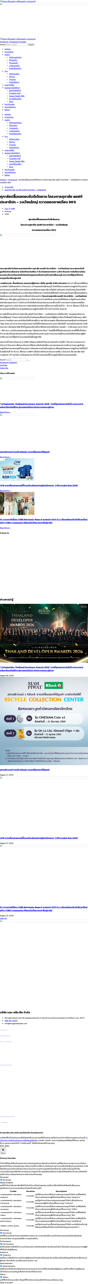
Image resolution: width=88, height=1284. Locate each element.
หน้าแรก (8, 49)
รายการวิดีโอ (9, 85)
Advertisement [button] (6, 1263)
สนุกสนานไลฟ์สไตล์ (12, 87)
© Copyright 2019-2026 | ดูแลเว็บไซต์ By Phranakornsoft (21, 1132)
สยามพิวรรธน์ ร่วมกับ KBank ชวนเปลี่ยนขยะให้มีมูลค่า (25, 451)
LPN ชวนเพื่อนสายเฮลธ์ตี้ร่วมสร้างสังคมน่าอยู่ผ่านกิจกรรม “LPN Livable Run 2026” (39, 485)
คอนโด (7, 54)
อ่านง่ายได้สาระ (10, 107)
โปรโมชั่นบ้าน (14, 82)
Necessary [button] (4, 1177)
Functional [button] (4, 1230)
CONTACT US (8, 1127)
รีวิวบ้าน (12, 76)
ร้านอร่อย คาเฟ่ (15, 93)
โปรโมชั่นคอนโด (15, 68)
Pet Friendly (10, 104)
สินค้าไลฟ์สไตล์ (15, 90)
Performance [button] (5, 1241)
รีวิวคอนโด (13, 60)
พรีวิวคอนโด (7, 1046)
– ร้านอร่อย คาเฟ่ (6, 1092)
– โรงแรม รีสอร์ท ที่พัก (8, 1101)
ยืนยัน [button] (7, 1146)
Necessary (7, 1179)
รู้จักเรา (7, 109)
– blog (2, 1090)
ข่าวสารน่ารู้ (9, 51)
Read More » (5, 412)
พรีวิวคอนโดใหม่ (15, 57)
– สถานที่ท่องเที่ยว (7, 1098)
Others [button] (3, 1274)
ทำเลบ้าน (12, 79)
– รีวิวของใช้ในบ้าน (7, 1095)
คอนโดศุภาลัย (10, 189)
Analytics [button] (4, 1252)
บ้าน (6, 71)
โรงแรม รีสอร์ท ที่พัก (17, 96)
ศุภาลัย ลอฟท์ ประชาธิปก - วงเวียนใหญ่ (31, 189)
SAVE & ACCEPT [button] (6, 1282)
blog (11, 101)
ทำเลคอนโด (13, 63)
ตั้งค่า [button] (2, 1146)
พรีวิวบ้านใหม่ (14, 74)
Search (3, 44)
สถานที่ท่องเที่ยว (15, 98)
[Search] (29, 360)
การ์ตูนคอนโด (14, 65)
